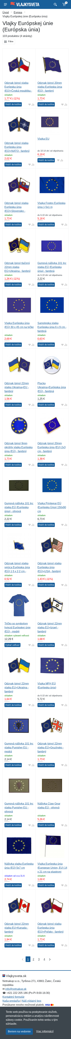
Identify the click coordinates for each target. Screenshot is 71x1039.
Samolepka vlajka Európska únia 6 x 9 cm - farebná (51, 327)
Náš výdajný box (31, 1000)
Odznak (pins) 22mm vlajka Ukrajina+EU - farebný (16, 387)
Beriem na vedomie (19, 1031)
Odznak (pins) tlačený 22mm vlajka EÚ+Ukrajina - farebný (17, 267)
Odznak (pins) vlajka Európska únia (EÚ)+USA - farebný (49, 567)
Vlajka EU (43, 138)
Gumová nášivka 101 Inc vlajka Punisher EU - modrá (18, 747)
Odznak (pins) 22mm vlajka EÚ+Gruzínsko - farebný (50, 747)
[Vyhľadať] (55, 4)
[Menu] (5, 4)
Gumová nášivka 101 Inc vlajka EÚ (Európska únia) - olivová (18, 507)
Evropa (18, 12)
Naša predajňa (11, 1000)
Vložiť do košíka (13, 104)
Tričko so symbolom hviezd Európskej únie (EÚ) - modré (17, 627)
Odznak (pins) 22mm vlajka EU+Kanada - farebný (16, 927)
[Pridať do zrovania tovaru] (33, 104)
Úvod (5, 12)
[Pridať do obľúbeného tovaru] (29, 104)
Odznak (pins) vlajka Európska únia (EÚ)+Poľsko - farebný (50, 927)
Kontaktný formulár (13, 996)
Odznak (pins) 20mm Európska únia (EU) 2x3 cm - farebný (51, 447)
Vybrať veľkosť (12, 645)
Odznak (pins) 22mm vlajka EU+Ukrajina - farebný (16, 687)
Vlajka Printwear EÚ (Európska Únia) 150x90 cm (51, 507)
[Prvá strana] (22, 959)
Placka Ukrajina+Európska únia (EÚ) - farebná (51, 387)
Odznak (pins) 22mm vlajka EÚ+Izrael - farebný (49, 627)
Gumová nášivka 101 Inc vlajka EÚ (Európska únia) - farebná (51, 267)
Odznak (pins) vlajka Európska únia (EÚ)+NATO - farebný (17, 147)
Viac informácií (44, 1031)
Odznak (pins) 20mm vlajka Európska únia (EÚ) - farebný (49, 86)
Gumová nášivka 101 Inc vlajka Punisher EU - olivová (18, 807)
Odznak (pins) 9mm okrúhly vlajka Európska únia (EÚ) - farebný (18, 447)
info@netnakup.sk (15, 989)
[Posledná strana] (49, 959)
